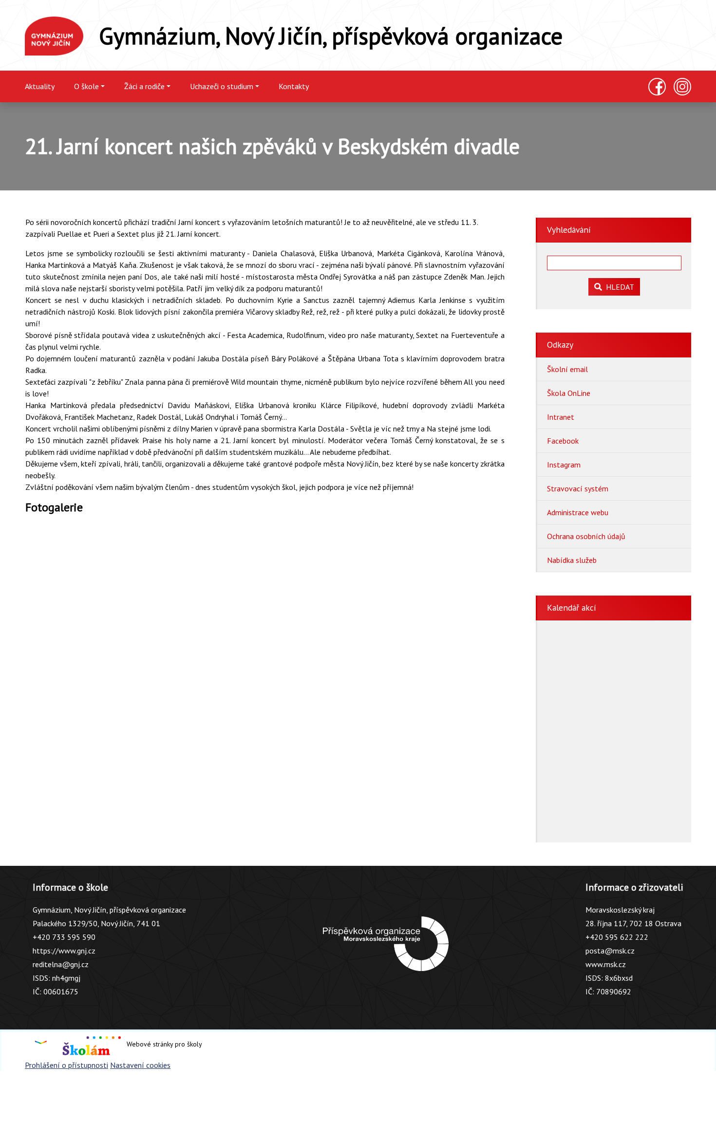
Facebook (563, 441)
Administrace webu (577, 512)
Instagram (564, 464)
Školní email (567, 369)
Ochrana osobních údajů (586, 536)
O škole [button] (86, 86)
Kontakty (294, 86)
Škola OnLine (568, 393)
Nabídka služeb (572, 560)
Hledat (618, 287)
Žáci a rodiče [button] (144, 86)
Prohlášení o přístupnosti (66, 1065)
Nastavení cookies (140, 1065)
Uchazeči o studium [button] (221, 86)
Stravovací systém (577, 488)
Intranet (560, 417)
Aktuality (40, 86)
